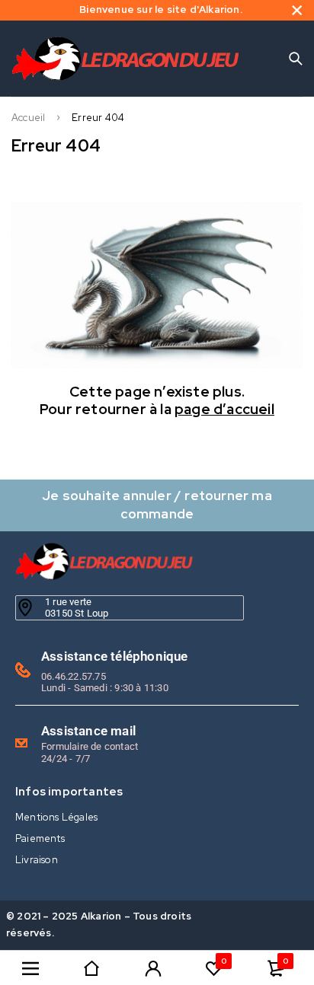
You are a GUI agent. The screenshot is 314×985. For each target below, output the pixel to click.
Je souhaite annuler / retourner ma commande (157, 504)
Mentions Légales (56, 817)
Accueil (28, 118)
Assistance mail (88, 730)
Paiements (40, 838)
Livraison (36, 859)
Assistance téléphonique (114, 656)
